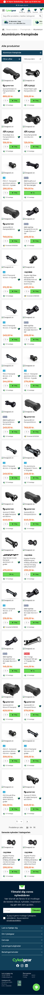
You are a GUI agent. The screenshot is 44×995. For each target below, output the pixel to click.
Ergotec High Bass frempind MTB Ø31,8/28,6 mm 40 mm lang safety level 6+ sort (30, 279)
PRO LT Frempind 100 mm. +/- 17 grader (30, 751)
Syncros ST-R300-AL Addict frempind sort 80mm (9, 514)
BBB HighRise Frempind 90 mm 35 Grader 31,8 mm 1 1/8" (31, 329)
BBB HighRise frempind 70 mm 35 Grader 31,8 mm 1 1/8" (31, 230)
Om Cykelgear (8, 934)
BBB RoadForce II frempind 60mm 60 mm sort (9, 422)
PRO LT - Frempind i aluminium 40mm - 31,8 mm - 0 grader (9, 183)
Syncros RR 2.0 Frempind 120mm (30, 513)
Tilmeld (36, 910)
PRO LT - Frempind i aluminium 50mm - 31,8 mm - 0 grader (31, 376)
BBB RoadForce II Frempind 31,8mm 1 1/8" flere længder (30, 183)
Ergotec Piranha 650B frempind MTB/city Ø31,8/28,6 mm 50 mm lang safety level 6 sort (30, 563)
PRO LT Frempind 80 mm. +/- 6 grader (9, 376)
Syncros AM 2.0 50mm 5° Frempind (9, 706)
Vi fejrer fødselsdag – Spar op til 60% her (24, 2)
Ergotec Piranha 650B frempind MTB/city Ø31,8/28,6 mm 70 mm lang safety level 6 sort (31, 860)
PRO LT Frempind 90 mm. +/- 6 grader (9, 327)
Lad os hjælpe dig (10, 928)
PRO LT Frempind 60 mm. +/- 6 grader (9, 467)
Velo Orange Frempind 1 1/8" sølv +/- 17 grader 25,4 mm (30, 660)
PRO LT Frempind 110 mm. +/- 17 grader (9, 611)
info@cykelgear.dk (7, 977)
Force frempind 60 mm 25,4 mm (30, 136)
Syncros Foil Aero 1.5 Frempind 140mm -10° (9, 91)
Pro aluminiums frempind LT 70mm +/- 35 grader (30, 468)
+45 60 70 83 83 (6, 975)
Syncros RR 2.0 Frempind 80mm (9, 228)
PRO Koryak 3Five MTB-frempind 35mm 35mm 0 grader (9, 798)
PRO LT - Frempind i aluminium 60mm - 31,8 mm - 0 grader (9, 751)
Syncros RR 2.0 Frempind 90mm (30, 421)
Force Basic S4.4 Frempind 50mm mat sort (8, 137)
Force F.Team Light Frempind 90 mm (30, 90)
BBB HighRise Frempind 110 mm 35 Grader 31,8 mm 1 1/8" (31, 612)
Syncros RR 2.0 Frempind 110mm (30, 706)
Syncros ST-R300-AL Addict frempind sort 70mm (30, 797)
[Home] (3, 29)
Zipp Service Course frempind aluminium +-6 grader (9, 561)
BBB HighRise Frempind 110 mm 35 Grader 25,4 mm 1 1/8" (9, 660)
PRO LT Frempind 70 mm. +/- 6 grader (9, 276)
